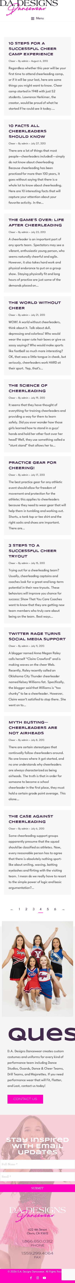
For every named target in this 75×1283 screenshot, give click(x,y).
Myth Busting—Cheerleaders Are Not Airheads (33, 728)
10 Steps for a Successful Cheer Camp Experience (33, 49)
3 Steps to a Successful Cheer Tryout (33, 551)
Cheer (12, 61)
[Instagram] (37, 1278)
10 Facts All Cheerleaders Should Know (28, 131)
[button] (37, 18)
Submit (37, 1188)
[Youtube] (44, 1278)
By (23, 61)
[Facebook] (31, 1278)
